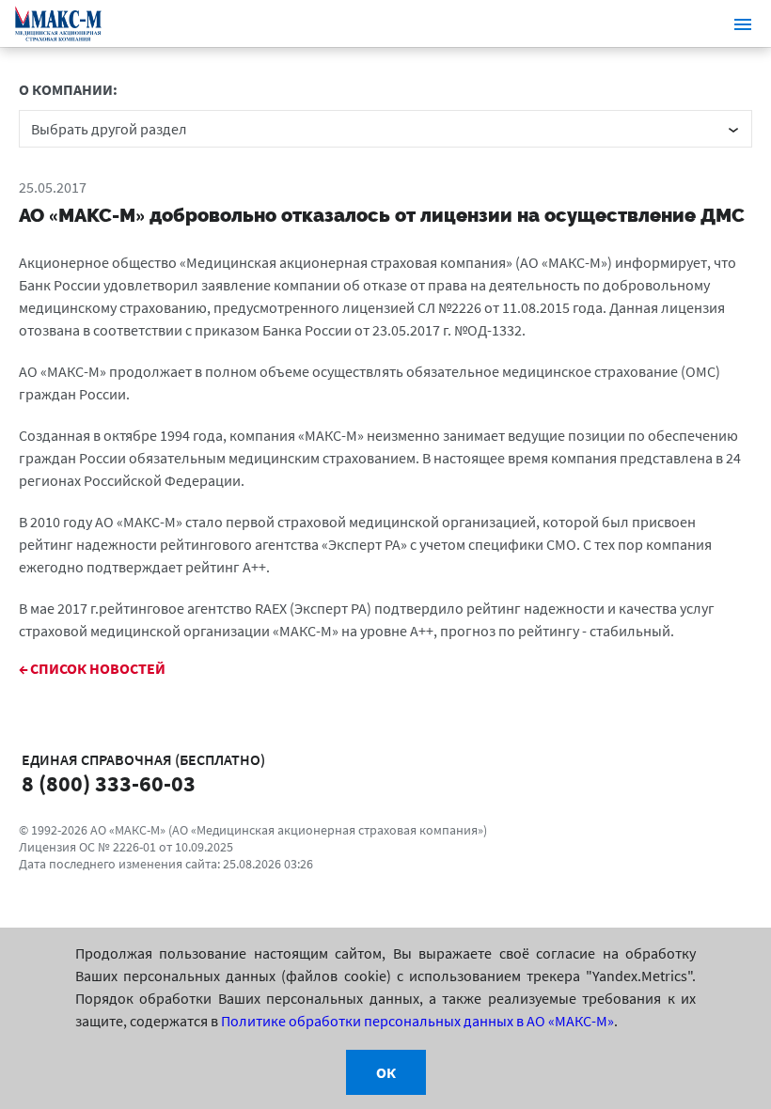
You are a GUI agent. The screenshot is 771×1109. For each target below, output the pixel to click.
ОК (386, 1072)
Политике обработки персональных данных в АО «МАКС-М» (417, 1020)
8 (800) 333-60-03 (109, 784)
